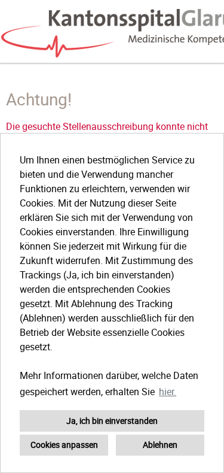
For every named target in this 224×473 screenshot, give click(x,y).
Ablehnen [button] (160, 444)
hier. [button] (167, 391)
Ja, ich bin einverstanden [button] (112, 420)
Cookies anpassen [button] (64, 444)
